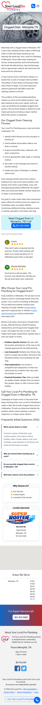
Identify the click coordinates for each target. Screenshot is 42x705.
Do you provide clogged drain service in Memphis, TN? (19, 465)
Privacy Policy (9, 692)
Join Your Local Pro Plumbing (21, 699)
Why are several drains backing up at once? (19, 455)
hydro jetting (31, 307)
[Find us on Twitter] (24, 669)
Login (36, 692)
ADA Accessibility (30, 689)
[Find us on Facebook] (18, 669)
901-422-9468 (22, 225)
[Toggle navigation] (38, 6)
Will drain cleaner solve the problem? (19, 475)
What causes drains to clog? (15, 427)
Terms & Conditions (24, 692)
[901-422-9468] (33, 6)
